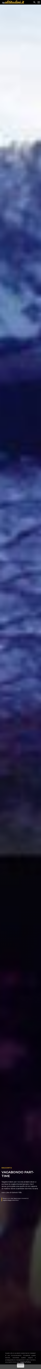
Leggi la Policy (25, 1362)
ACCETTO (20, 1365)
